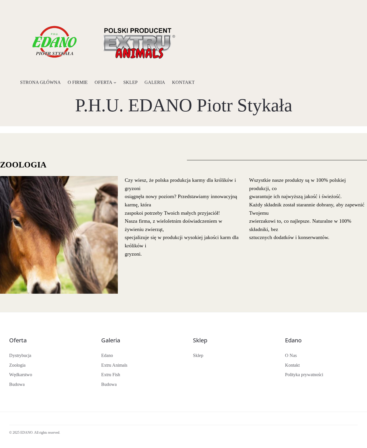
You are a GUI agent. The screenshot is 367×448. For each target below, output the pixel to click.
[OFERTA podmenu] (115, 82)
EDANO (26, 433)
